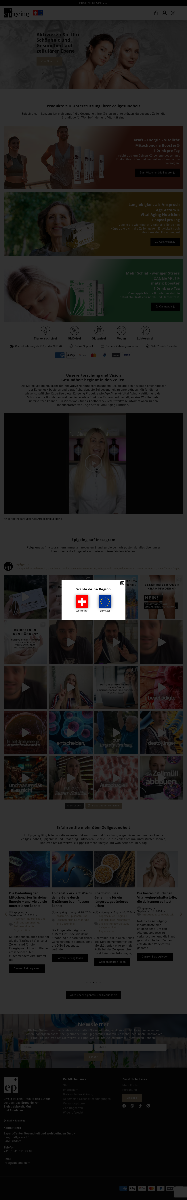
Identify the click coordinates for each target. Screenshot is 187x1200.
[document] (93, 600)
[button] (122, 583)
